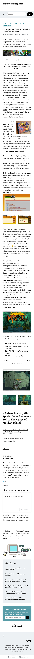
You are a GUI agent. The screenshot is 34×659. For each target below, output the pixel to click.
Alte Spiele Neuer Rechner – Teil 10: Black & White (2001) (16, 587)
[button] (16, 202)
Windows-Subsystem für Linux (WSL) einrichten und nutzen (16, 593)
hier (21, 297)
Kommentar (24, 509)
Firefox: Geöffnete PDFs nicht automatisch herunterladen (15, 599)
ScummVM (25, 158)
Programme (7, 26)
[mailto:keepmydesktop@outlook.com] (30, 641)
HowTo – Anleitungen (16, 23)
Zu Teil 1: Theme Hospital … (12, 60)
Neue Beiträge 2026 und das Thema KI (15, 575)
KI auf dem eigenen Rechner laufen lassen (15, 569)
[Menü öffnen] (4, 14)
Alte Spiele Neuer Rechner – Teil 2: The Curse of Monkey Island (16, 30)
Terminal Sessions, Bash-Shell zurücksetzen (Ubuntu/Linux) (15, 581)
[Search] (30, 14)
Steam (5, 110)
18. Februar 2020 (8, 434)
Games (5, 23)
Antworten (6, 449)
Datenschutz (18, 614)
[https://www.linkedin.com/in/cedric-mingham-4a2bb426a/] (27, 641)
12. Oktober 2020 (8, 458)
